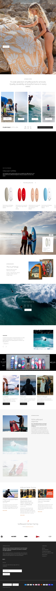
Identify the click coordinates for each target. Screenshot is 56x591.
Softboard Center (7, 587)
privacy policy (44, 554)
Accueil (11, 8)
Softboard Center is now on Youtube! (44, 500)
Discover (6, 46)
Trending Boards (28, 182)
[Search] (3, 3)
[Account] (50, 3)
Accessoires (23, 8)
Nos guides (34, 8)
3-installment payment (46, 551)
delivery (43, 548)
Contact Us (44, 556)
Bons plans (40, 8)
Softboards (17, 8)
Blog (45, 8)
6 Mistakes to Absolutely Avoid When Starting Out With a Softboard (26, 501)
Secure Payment (45, 549)
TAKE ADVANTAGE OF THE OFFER (45, 127)
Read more (5, 510)
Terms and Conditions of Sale (47, 552)
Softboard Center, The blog (28, 487)
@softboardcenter (29, 526)
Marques (28, 8)
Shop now (28, 309)
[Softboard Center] (28, 3)
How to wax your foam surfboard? (10, 500)
